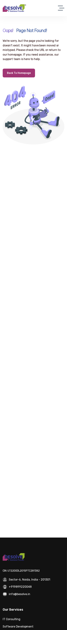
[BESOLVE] (14, 8)
